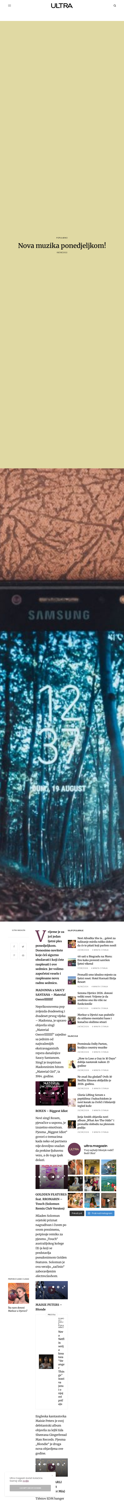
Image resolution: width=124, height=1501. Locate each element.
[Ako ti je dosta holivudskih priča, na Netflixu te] (91, 1167)
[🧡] (108, 1200)
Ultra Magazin (18, 930)
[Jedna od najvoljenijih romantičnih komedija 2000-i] (75, 1167)
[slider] (39, 1093)
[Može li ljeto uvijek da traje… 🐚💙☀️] (108, 1183)
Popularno (62, 238)
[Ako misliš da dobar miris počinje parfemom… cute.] (75, 1200)
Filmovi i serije (61, 1321)
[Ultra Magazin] (62, 5)
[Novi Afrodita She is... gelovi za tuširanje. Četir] (91, 1183)
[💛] (108, 1167)
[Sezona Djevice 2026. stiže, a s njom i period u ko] (75, 1183)
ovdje (26, 1480)
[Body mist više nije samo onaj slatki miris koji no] (91, 1200)
